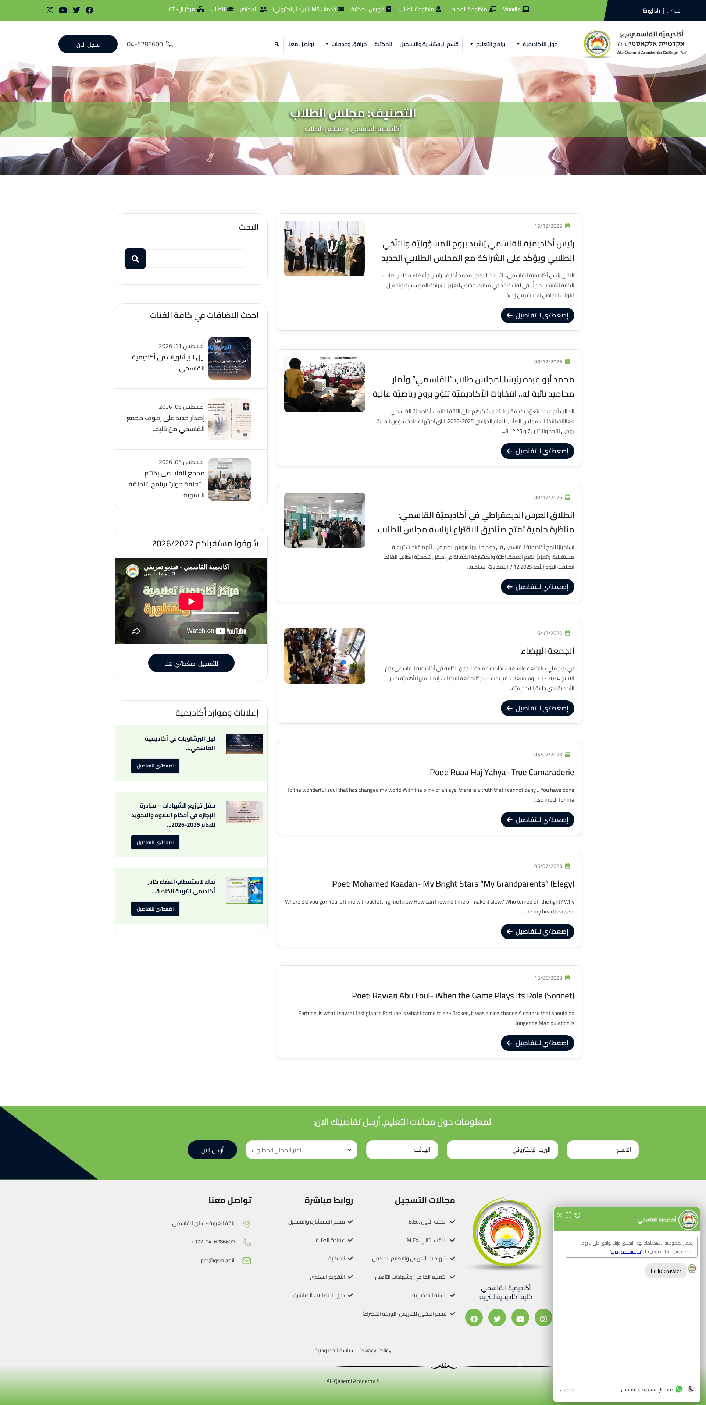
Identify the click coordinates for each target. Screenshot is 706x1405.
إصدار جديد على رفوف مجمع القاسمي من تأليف (165, 423)
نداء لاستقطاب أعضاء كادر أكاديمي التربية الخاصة (181, 886)
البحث (248, 227)
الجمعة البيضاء (547, 651)
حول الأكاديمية (540, 44)
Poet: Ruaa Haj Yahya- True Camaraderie (502, 772)
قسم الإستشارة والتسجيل (429, 44)
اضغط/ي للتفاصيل (155, 765)
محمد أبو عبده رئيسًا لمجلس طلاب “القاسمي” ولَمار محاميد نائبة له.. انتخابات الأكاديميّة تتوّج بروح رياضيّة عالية (473, 386)
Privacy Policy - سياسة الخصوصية (353, 1350)
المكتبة (383, 44)
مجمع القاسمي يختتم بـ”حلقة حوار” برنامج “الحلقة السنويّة (167, 484)
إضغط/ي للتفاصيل (542, 315)
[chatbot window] (626, 1304)
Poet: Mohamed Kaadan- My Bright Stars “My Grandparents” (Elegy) (453, 883)
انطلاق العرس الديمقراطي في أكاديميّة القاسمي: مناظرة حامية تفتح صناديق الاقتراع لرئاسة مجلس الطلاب (476, 522)
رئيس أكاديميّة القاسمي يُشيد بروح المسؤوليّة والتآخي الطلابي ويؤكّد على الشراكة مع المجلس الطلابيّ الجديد (477, 250)
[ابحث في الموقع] (275, 44)
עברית (673, 11)
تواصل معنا (300, 44)
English (651, 10)
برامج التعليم (490, 44)
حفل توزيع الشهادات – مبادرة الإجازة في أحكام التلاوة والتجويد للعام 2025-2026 (173, 815)
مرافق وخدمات (349, 44)
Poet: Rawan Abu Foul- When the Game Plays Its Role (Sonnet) (463, 995)
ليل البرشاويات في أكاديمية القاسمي (168, 362)
